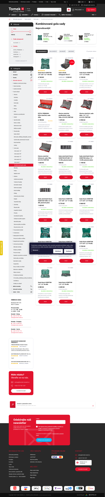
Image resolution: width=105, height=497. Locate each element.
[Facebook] (69, 10)
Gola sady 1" (17, 162)
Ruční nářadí (16, 91)
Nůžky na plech (17, 128)
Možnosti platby (34, 459)
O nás (47, 1)
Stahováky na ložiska (18, 258)
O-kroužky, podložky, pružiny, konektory (22, 278)
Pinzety (15, 213)
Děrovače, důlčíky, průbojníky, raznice (22, 136)
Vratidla (16, 100)
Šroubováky (17, 131)
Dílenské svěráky (17, 247)
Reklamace (32, 454)
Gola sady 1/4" (17, 151)
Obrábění (15, 74)
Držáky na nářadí (17, 283)
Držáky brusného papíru (19, 218)
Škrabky (16, 168)
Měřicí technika (17, 286)
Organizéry (16, 263)
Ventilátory (16, 280)
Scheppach (16, 56)
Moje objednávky (34, 472)
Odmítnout (58, 251)
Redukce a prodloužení (19, 114)
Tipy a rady (53, 1)
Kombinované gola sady (20, 165)
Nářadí (14, 72)
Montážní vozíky (17, 261)
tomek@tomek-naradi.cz (17, 325)
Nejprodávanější (42, 51)
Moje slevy (32, 477)
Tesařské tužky (17, 201)
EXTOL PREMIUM (18, 50)
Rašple (15, 199)
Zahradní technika (17, 289)
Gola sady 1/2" (17, 156)
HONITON (16, 54)
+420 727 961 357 (17, 315)
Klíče (15, 111)
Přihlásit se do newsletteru (44, 440)
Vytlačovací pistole (18, 179)
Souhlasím (69, 251)
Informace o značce (25, 1)
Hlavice (15, 94)
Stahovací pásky (18, 187)
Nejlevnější (53, 51)
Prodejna (34, 1)
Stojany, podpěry (17, 249)
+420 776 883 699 (17, 323)
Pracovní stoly (16, 252)
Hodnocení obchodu (13, 469)
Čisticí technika (17, 86)
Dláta (15, 105)
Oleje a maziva (16, 272)
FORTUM (16, 52)
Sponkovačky (17, 120)
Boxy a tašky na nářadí (18, 266)
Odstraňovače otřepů (19, 196)
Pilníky (15, 193)
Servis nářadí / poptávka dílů (15, 471)
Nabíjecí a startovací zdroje (19, 83)
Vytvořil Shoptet (80, 495)
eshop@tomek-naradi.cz (17, 317)
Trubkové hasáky (18, 182)
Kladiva (15, 176)
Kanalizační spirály (18, 215)
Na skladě (16, 42)
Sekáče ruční (17, 173)
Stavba (15, 77)
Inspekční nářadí (18, 210)
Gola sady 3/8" (17, 153)
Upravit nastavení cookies (45, 495)
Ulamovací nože (17, 125)
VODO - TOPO (16, 292)
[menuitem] (13, 15)
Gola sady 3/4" (17, 159)
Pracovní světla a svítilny (19, 238)
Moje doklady (33, 475)
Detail (45, 91)
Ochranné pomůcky (18, 244)
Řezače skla (16, 207)
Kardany (16, 97)
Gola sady (16, 148)
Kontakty (41, 1)
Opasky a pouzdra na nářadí (20, 255)
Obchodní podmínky (13, 1)
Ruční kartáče (17, 142)
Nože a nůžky (17, 122)
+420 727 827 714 (17, 331)
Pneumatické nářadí (18, 230)
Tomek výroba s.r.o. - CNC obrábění (17, 476)
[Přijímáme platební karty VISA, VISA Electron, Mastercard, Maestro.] (26, 488)
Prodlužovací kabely (18, 275)
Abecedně (71, 51)
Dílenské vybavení (17, 80)
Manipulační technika (18, 235)
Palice (15, 170)
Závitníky (16, 204)
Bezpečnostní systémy (18, 241)
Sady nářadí (17, 134)
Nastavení (35, 250)
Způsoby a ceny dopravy (36, 461)
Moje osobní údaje (34, 470)
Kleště (15, 117)
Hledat (59, 9)
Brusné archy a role (18, 227)
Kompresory (16, 232)
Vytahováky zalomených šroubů (21, 139)
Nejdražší (62, 51)
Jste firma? (33, 457)
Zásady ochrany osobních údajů (16, 474)
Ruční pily (16, 103)
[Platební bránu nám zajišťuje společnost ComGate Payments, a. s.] (15, 488)
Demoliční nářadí (18, 184)
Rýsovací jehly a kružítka (19, 224)
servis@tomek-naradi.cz (17, 332)
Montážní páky (17, 221)
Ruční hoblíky (17, 190)
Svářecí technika (17, 88)
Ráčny (15, 108)
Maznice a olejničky (18, 269)
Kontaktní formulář (21, 390)
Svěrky (15, 145)
